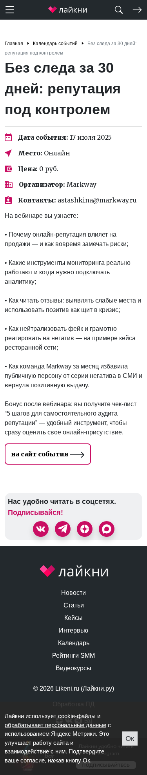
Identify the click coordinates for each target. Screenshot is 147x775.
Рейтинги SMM (73, 655)
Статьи (74, 605)
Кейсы (73, 618)
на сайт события (40, 454)
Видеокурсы (73, 668)
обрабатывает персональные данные (55, 725)
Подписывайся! (35, 512)
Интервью (73, 630)
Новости (73, 592)
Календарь (73, 643)
